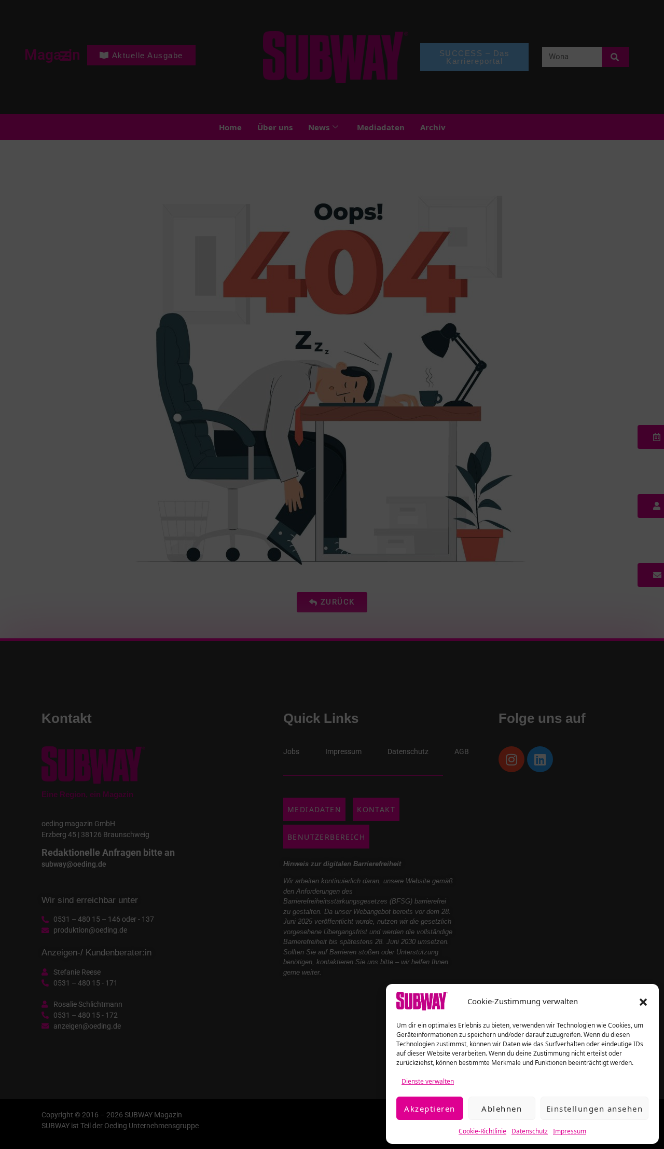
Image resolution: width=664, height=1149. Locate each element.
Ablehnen (501, 1108)
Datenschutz (529, 1131)
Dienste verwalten (428, 1081)
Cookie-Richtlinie (482, 1131)
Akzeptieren (429, 1108)
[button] (643, 1001)
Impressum (569, 1131)
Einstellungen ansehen (594, 1108)
